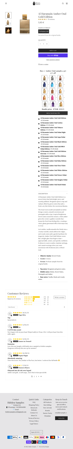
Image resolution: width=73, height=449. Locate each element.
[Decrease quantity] (40, 44)
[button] (14, 24)
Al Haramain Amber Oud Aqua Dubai (53, 138)
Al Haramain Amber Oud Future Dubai (54, 176)
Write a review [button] (59, 297)
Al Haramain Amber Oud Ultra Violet (53, 167)
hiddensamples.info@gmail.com (15, 412)
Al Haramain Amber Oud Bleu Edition (53, 157)
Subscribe (61, 418)
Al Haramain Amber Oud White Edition (54, 171)
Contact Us (17, 405)
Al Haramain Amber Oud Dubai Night (53, 133)
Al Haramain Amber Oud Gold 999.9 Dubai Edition (53, 148)
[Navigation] (6, 3)
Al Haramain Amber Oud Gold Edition (53, 119)
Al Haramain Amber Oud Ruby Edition (53, 162)
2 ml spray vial (43, 31)
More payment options (53, 59)
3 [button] (36, 376)
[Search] (63, 3)
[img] (17, 313)
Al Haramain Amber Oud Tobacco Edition (52, 129)
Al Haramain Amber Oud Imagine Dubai (54, 181)
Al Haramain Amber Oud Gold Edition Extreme (53, 152)
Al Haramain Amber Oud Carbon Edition (51, 124)
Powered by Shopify (44, 446)
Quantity (42, 40)
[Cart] (67, 3)
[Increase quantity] (47, 44)
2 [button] (34, 376)
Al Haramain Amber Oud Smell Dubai (53, 186)
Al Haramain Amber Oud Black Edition (54, 143)
